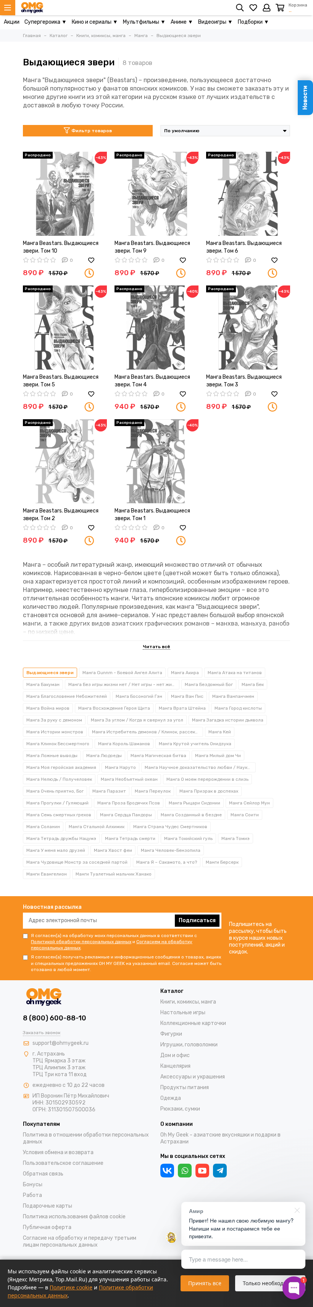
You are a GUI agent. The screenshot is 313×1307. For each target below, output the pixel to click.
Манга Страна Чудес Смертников (170, 826)
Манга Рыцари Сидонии (194, 803)
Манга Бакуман (43, 684)
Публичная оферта (47, 1227)
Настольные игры (182, 1012)
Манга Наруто (120, 767)
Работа (32, 1195)
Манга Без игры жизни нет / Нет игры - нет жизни (123, 684)
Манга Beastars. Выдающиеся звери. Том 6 (244, 247)
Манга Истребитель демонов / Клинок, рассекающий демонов (147, 732)
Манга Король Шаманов (124, 743)
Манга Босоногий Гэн (139, 696)
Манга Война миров (47, 708)
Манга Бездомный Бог (209, 684)
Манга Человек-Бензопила (170, 850)
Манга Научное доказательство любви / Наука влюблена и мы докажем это (200, 767)
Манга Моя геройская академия (61, 767)
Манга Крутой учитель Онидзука (195, 743)
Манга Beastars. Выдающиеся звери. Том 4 (152, 381)
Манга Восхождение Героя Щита (114, 708)
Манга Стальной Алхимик (96, 826)
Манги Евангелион (46, 874)
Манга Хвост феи (113, 850)
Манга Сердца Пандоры (126, 814)
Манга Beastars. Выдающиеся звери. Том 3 (244, 381)
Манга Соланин (43, 826)
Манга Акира (185, 672)
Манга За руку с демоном (54, 720)
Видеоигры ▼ (215, 22)
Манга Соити (245, 814)
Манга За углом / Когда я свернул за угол (137, 720)
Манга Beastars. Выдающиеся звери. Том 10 (60, 247)
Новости (305, 98)
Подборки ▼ (253, 22)
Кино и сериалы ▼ (95, 22)
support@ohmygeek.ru (60, 1043)
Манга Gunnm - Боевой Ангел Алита (122, 672)
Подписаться (197, 920)
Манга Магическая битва (158, 755)
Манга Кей (219, 732)
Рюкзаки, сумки (180, 1109)
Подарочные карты (47, 1206)
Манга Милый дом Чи (218, 755)
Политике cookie (71, 1287)
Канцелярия (175, 1066)
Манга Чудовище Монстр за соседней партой (76, 862)
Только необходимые (270, 1283)
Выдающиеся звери (50, 672)
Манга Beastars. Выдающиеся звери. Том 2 (60, 515)
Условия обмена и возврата (58, 1152)
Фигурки (171, 1034)
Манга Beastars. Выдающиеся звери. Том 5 (60, 381)
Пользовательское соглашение (63, 1163)
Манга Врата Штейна (182, 708)
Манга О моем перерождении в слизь (207, 779)
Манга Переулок (153, 791)
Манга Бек (253, 684)
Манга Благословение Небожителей (66, 696)
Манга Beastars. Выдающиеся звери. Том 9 (152, 247)
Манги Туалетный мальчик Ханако (114, 874)
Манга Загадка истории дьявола (227, 720)
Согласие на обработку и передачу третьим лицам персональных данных (79, 1241)
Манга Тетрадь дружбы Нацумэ (61, 838)
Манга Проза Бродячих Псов (128, 803)
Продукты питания (184, 1087)
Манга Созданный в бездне (191, 814)
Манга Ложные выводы (51, 755)
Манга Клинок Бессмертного (57, 743)
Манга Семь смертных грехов (58, 814)
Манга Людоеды (104, 755)
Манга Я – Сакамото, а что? (166, 862)
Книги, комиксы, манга (188, 1002)
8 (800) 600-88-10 (54, 1018)
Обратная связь (43, 1174)
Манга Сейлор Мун (249, 803)
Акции (11, 22)
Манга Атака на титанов (235, 672)
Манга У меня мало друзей (55, 850)
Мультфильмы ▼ (144, 22)
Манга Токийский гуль (188, 838)
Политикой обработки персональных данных (81, 941)
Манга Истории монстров (54, 732)
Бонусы (32, 1184)
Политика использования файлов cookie (74, 1216)
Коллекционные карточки (193, 1023)
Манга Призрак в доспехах (208, 791)
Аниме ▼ (182, 22)
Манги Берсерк (222, 862)
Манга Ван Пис (187, 696)
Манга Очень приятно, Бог (55, 791)
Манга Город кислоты (238, 708)
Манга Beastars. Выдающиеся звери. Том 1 (152, 515)
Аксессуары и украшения (192, 1076)
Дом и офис (175, 1055)
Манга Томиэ (235, 838)
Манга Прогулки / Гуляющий (57, 803)
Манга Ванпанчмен (233, 696)
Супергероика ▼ (45, 22)
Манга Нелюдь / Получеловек (59, 779)
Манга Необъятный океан (129, 779)
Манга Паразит (109, 791)
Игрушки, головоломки (189, 1044)
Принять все (204, 1283)
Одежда (170, 1098)
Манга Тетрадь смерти (130, 838)
